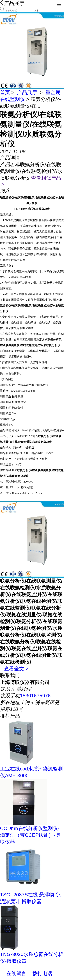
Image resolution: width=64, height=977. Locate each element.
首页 (5, 92)
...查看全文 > (14, 668)
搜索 (36, 10)
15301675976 (35, 695)
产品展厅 (27, 92)
